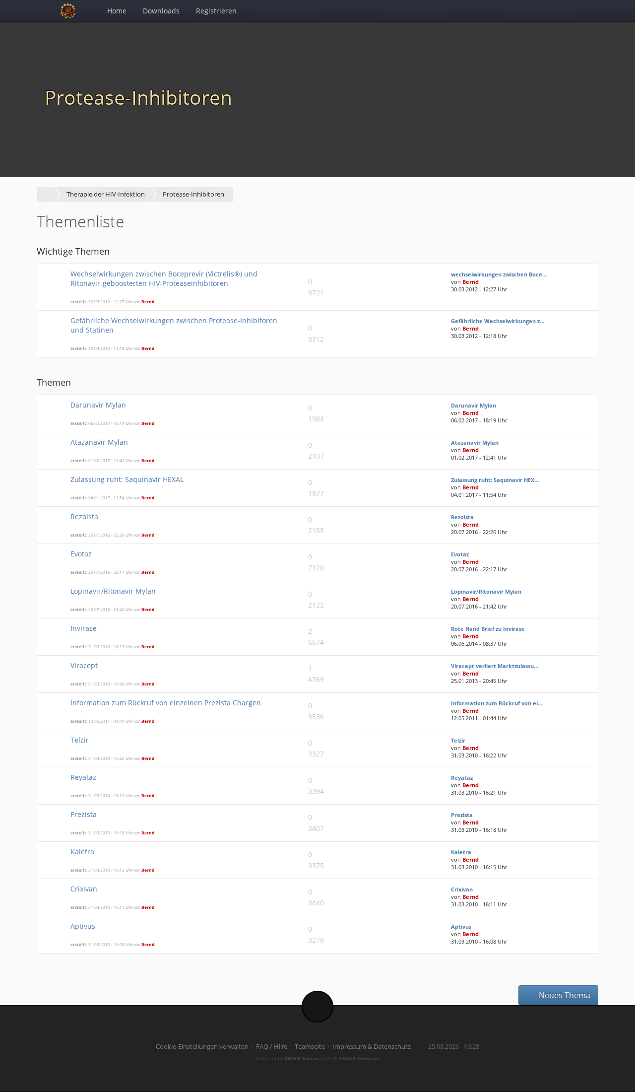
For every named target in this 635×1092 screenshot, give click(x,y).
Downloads (161, 10)
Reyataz (83, 777)
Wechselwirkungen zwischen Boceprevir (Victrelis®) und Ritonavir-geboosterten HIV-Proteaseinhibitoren (163, 278)
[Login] (587, 10)
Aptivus (82, 926)
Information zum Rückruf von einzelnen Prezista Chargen (165, 702)
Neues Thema (563, 995)
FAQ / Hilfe (271, 1046)
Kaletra (82, 851)
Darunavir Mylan (98, 405)
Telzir (79, 740)
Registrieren (216, 10)
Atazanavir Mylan (99, 442)
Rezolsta (84, 516)
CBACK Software (359, 1058)
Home (117, 10)
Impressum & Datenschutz (371, 1046)
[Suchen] (566, 10)
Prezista (83, 814)
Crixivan (83, 888)
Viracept (84, 665)
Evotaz (81, 553)
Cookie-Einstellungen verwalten (202, 1046)
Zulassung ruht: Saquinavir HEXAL (127, 479)
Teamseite (310, 1046)
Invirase (83, 628)
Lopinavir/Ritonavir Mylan (113, 591)
